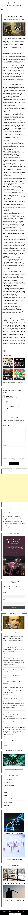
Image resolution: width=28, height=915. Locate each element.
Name (5, 445)
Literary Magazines (8, 798)
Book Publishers (8, 802)
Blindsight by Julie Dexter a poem (14, 833)
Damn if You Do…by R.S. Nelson (14, 900)
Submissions (7, 342)
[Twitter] (24, 319)
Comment (6, 425)
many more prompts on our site (13, 312)
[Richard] (6, 323)
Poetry (5, 795)
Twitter (5, 339)
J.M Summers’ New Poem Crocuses (14, 859)
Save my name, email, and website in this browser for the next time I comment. (14, 459)
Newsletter (5, 345)
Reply (7, 410)
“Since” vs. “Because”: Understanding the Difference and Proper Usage (13, 700)
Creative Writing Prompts (13, 382)
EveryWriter (14, 3)
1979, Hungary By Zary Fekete (16, 883)
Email (5, 452)
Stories (5, 792)
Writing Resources (19, 713)
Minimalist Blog (21, 911)
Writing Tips (7, 782)
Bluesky (11, 339)
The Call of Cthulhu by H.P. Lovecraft (14, 769)
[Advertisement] (14, 488)
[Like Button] (4, 351)
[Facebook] (22, 319)
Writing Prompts (8, 779)
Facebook (16, 339)
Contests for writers (9, 785)
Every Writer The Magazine (13, 670)
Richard (12, 319)
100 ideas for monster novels (16, 687)
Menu (25, 9)
